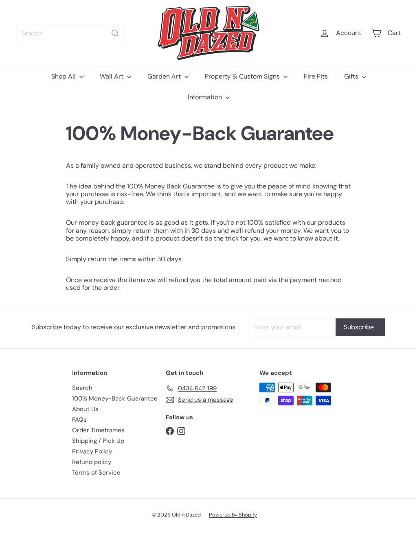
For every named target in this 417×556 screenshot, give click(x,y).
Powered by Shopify (233, 514)
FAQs (79, 420)
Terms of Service (96, 472)
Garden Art (164, 76)
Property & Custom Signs (243, 76)
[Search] (115, 33)
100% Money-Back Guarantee (115, 398)
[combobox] (70, 33)
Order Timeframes (98, 430)
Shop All (64, 76)
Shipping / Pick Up (98, 441)
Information (206, 97)
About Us (85, 409)
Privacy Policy (92, 451)
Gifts (352, 76)
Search (82, 388)
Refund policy (91, 462)
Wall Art (112, 76)
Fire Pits (316, 76)
